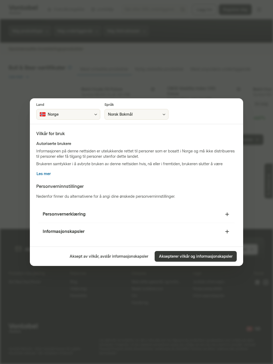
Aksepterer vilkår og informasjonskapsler (195, 256)
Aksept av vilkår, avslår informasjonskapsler (109, 256)
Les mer (44, 174)
